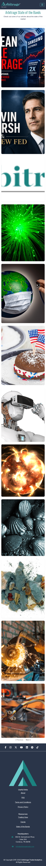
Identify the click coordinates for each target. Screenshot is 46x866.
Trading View (23, 817)
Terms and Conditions (23, 802)
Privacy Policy (23, 807)
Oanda (23, 822)
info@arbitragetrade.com (25, 846)
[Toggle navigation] (42, 4)
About (23, 793)
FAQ (23, 797)
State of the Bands (23, 827)
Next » (28, 740)
